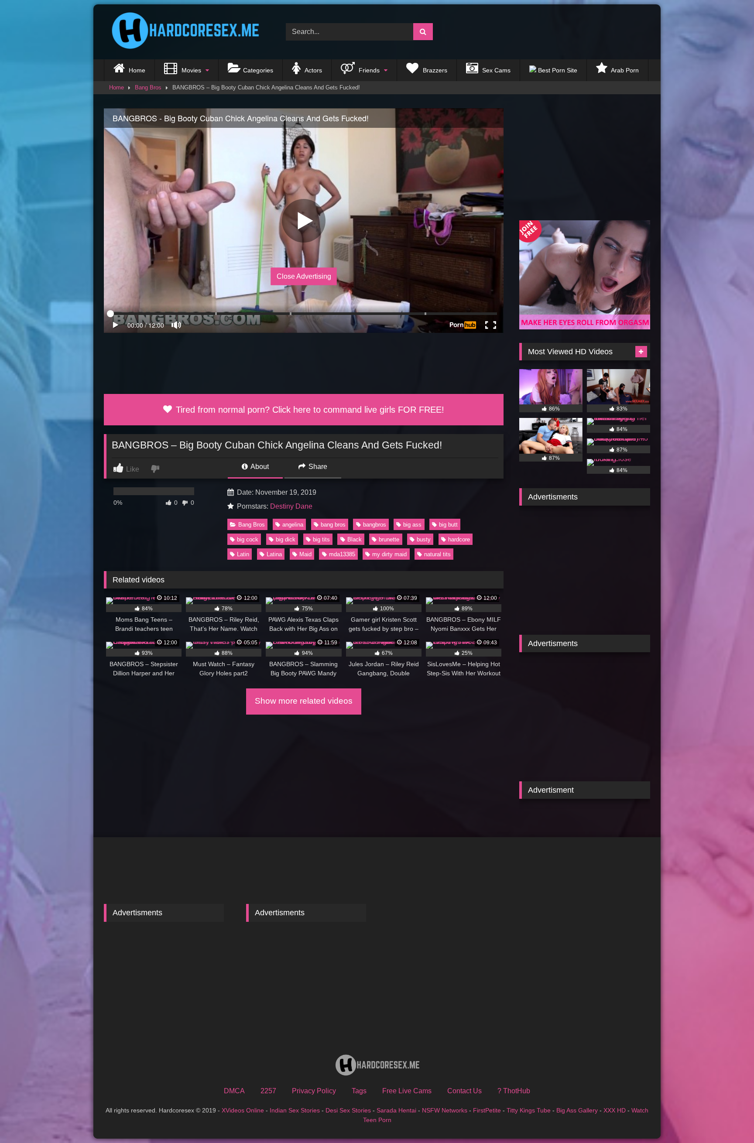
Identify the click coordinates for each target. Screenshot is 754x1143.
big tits (321, 539)
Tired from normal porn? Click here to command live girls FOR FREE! (308, 409)
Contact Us (464, 1091)
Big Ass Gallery (577, 1110)
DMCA (234, 1091)
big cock (247, 539)
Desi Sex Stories (348, 1110)
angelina (292, 524)
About (259, 466)
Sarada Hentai (396, 1110)
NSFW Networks (444, 1110)
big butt (448, 524)
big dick (285, 539)
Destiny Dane (291, 506)
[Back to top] (727, 1117)
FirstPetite (487, 1110)
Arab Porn (624, 70)
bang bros (333, 524)
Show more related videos (304, 700)
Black (354, 539)
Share (317, 466)
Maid (305, 554)
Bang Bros (148, 87)
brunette (389, 539)
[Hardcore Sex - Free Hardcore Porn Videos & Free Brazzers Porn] (182, 31)
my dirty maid (389, 554)
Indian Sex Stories (295, 1110)
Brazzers (434, 70)
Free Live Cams (407, 1091)
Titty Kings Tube (529, 1110)
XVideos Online (243, 1110)
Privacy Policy (314, 1091)
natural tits (437, 554)
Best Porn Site (556, 70)
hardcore (459, 539)
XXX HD (614, 1110)
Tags (359, 1091)
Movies (190, 70)
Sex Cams (495, 70)
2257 (268, 1091)
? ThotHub (513, 1091)
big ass (412, 524)
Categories (258, 70)
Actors (312, 70)
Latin (243, 554)
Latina (274, 554)
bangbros (374, 524)
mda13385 (342, 554)
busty (424, 539)
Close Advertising (304, 276)
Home (136, 70)
